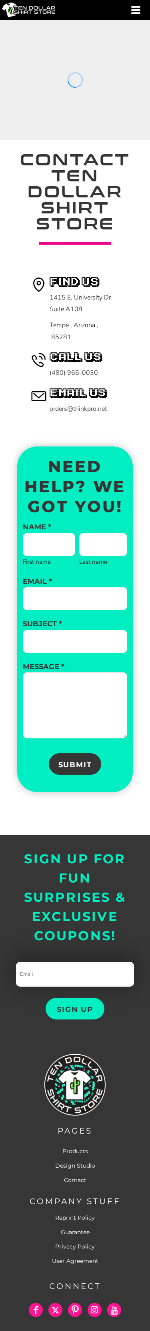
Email (24, 955)
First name (37, 562)
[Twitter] (55, 1310)
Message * (43, 666)
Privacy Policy (75, 1246)
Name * (37, 527)
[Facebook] (36, 1310)
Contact (75, 1180)
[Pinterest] (75, 1310)
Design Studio (75, 1165)
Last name (93, 562)
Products (75, 1151)
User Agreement (75, 1261)
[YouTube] (114, 1310)
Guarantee (75, 1232)
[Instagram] (95, 1310)
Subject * (42, 623)
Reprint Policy (75, 1217)
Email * (37, 581)
